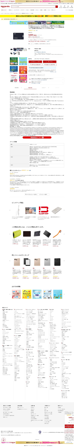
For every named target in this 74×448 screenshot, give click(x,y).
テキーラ (51, 320)
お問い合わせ (46, 423)
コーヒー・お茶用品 (41, 324)
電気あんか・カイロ (6, 337)
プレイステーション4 (41, 333)
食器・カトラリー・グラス (42, 313)
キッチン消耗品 (40, 316)
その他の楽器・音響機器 (30, 347)
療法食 (51, 374)
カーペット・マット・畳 (65, 378)
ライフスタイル (28, 361)
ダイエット (40, 380)
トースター (4, 352)
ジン (50, 313)
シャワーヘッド (17, 369)
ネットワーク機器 (17, 346)
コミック (27, 350)
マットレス (63, 362)
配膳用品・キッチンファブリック (43, 321)
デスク (63, 370)
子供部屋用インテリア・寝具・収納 (66, 374)
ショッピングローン (6, 410)
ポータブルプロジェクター (19, 333)
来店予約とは (68, 442)
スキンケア (40, 365)
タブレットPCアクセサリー (30, 316)
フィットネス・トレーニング (66, 322)
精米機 (4, 350)
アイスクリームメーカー (6, 374)
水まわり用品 (40, 327)
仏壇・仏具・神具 (64, 397)
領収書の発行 (46, 415)
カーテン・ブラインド (65, 377)
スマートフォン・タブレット (9, 13)
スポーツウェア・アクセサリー (66, 326)
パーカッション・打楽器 (30, 340)
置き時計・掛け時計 (65, 380)
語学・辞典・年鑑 (29, 370)
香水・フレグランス (41, 375)
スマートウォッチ (64, 350)
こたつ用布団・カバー (65, 385)
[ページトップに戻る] (72, 305)
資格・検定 (28, 377)
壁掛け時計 (63, 347)
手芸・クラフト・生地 (65, 336)
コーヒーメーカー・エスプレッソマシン (7, 354)
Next (65, 22)
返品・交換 (46, 410)
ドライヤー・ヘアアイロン (19, 357)
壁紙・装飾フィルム (65, 381)
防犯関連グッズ (64, 393)
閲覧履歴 (32, 410)
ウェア (63, 320)
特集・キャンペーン (20, 407)
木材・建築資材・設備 (53, 383)
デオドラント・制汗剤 (41, 372)
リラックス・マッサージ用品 (42, 387)
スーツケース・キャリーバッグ (66, 354)
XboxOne (39, 336)
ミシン (4, 323)
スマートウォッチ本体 (29, 321)
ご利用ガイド (50, 3)
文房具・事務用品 (64, 331)
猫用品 (51, 359)
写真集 (27, 378)
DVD (27, 386)
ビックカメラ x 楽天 (4, 3)
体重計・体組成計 (17, 377)
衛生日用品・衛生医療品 (42, 355)
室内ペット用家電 (52, 373)
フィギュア (51, 329)
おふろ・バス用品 (52, 348)
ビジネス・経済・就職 (29, 359)
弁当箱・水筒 (40, 319)
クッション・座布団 (65, 368)
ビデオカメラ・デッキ (18, 321)
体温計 (16, 380)
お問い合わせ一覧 (37, 445)
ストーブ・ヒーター (6, 332)
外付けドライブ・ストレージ (19, 348)
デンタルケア (17, 366)
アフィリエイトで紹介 (47, 420)
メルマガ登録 (46, 417)
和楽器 (27, 344)
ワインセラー (5, 362)
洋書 (27, 374)
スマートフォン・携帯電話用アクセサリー (31, 314)
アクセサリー (28, 338)
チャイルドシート (52, 354)
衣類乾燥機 (4, 316)
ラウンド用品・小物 (65, 319)
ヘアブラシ (16, 358)
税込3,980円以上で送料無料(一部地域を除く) (15, 3)
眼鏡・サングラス (64, 327)
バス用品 (63, 338)
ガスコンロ (4, 358)
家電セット (4, 324)
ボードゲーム (52, 335)
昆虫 (50, 370)
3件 (30, 170)
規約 (71, 442)
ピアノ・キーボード (29, 330)
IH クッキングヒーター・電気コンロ (8, 366)
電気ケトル (4, 361)
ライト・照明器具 (5, 327)
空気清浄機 (4, 339)
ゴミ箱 (63, 384)
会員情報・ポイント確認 (35, 415)
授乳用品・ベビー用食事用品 (54, 351)
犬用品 (51, 360)
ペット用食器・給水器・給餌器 (55, 367)
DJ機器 (27, 341)
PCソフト (16, 353)
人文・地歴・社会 (29, 364)
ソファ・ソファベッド (65, 366)
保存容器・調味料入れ (41, 315)
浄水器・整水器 (5, 370)
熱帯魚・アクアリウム (53, 363)
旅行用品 (63, 357)
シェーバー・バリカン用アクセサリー (19, 362)
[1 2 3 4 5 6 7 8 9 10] (32, 44)
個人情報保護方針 (60, 410)
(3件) (36, 30)
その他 (32, 13)
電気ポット (4, 359)
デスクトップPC (17, 337)
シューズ (63, 316)
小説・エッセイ (28, 367)
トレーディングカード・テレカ (55, 336)
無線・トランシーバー (18, 329)
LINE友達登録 (46, 418)
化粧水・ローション (41, 367)
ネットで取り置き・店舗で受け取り (8, 415)
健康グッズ (40, 384)
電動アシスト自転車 (65, 312)
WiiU (39, 343)
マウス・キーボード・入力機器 (19, 349)
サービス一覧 (31, 445)
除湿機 (4, 343)
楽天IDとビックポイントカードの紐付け (37, 421)
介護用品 (39, 359)
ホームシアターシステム (18, 322)
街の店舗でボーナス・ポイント (22, 409)
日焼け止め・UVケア (41, 374)
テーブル (63, 369)
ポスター (27, 379)
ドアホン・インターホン (54, 379)
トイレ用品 (63, 339)
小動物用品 (51, 364)
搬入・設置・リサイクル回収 (7, 412)
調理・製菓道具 (40, 312)
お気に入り (32, 409)
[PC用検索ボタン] (57, 6)
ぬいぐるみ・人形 (52, 324)
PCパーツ (16, 352)
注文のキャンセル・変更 (48, 412)
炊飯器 (4, 349)
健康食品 (39, 383)
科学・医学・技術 (29, 371)
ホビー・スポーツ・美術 (30, 356)
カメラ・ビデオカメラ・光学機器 (19, 314)
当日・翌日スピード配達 (7, 407)
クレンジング (40, 368)
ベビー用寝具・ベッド (53, 350)
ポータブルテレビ (17, 325)
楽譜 (27, 357)
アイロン (4, 321)
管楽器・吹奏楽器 (29, 334)
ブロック (51, 339)
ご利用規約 (59, 412)
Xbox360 (39, 337)
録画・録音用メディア (18, 316)
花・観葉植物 (52, 388)
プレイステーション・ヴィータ (43, 339)
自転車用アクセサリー (65, 313)
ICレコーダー (17, 324)
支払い (45, 409)
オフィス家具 (64, 387)
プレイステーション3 (41, 340)
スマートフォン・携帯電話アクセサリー (22, 13)
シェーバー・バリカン (18, 360)
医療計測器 (40, 360)
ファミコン (40, 347)
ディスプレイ (17, 341)
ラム (50, 315)
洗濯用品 (63, 335)
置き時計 (63, 348)
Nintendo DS (40, 346)
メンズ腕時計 (64, 344)
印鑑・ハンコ (64, 332)
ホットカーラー (17, 365)
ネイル (39, 371)
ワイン (51, 312)
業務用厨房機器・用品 (41, 323)
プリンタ (16, 342)
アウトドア (63, 324)
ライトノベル (28, 375)
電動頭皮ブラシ (17, 368)
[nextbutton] (64, 210)
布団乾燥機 (4, 317)
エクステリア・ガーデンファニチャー (55, 387)
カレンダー (28, 360)
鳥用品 (51, 366)
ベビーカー (51, 352)
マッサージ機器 (17, 370)
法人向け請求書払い (34, 418)
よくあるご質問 (55, 3)
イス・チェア (64, 372)
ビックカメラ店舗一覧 (62, 3)
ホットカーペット (5, 333)
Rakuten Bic (5, 7)
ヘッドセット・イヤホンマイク (31, 320)
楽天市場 (71, 3)
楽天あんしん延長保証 (6, 409)
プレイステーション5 (41, 332)
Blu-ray (27, 383)
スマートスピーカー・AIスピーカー (19, 332)
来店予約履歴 (33, 417)
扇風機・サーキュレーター (7, 340)
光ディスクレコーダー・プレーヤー (19, 318)
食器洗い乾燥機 (5, 369)
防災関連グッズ (52, 382)
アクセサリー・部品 (18, 328)
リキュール (51, 316)
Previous (8, 22)
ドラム (27, 336)
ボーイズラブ (28, 368)
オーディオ (16, 312)
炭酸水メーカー (5, 367)
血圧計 (16, 379)
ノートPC (16, 338)
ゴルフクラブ (64, 315)
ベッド (63, 365)
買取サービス (5, 417)
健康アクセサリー (41, 386)
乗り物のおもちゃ (52, 327)
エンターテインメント (29, 353)
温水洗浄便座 (17, 373)
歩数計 (16, 376)
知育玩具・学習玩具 (53, 325)
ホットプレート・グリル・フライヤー (7, 356)
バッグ (63, 356)
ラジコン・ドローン (53, 331)
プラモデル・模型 (52, 328)
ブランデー (51, 319)
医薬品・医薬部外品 (41, 352)
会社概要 (68, 3)
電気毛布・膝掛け (5, 336)
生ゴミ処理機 (5, 373)
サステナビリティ (43, 445)
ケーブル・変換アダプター (30, 317)
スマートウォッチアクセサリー (31, 323)
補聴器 (16, 372)
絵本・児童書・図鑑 (29, 352)
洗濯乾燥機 (4, 314)
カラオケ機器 (28, 345)
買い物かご (32, 407)
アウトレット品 (64, 392)
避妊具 (39, 356)
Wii (38, 344)
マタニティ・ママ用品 (53, 347)
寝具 (62, 361)
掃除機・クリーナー (6, 320)
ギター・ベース (28, 337)
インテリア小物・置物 (65, 388)
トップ (2, 13)
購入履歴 (32, 412)
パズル (51, 332)
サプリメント (40, 379)
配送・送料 (46, 407)
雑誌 (27, 363)
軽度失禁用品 (40, 362)
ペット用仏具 (52, 371)
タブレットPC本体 (29, 312)
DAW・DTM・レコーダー (30, 333)
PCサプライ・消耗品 (18, 345)
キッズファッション (53, 344)
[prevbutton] (10, 210)
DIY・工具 (51, 378)
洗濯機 (4, 313)
